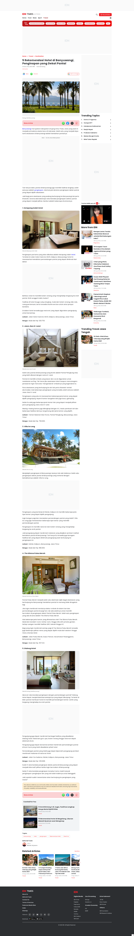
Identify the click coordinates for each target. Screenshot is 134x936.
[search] (97, 15)
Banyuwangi (26, 129)
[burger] (110, 18)
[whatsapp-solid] (63, 123)
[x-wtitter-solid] (72, 123)
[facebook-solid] (67, 123)
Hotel (73, 255)
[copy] (76, 123)
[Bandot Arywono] (24, 844)
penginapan (38, 190)
